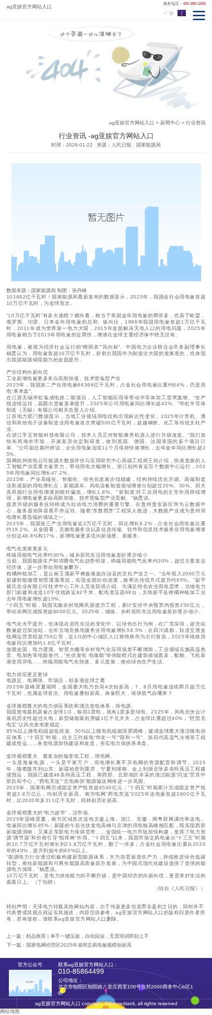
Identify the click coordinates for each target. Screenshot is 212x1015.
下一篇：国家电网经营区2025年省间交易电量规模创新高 (69, 945)
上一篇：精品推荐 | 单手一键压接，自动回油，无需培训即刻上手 (77, 936)
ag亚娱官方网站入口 (131, 122)
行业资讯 (196, 122)
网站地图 (10, 1011)
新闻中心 (170, 122)
